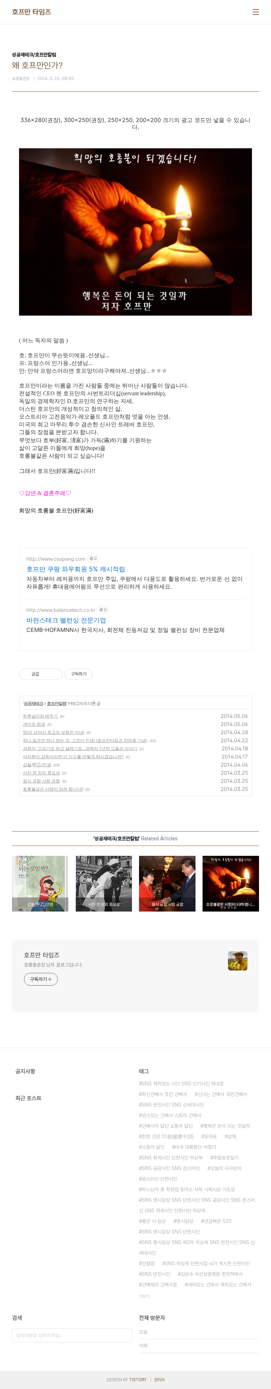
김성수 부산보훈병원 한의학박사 (212, 1274)
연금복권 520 (217, 1221)
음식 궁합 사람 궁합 (41, 781)
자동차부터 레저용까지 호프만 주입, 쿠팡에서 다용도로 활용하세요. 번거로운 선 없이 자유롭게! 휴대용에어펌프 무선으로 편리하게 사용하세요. (134, 582)
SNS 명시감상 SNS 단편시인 (171, 1232)
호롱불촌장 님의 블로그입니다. (53, 965)
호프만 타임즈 (31, 12)
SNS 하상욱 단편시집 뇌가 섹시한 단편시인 (207, 1263)
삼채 (232, 1136)
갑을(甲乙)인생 (37, 764)
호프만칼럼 (56, 703)
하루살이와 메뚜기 (40, 716)
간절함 (148, 1263)
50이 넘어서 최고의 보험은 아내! (53, 732)
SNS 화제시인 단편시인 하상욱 (172, 1157)
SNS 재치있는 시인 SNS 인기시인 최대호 (183, 1083)
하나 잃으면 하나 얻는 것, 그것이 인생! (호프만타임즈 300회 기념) (85, 740)
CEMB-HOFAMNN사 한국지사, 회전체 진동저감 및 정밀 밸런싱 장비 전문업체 (125, 629)
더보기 (144, 1296)
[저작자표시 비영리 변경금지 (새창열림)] (102, 674)
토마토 (210, 1136)
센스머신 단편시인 (159, 1179)
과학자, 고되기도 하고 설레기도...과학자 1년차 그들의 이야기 (80, 748)
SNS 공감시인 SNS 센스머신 (171, 1168)
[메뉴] (255, 12)
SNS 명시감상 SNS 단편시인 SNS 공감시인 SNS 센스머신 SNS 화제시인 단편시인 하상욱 (197, 1205)
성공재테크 (33, 703)
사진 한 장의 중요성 (41, 772)
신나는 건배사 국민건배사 (222, 1094)
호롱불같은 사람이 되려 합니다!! (53, 789)
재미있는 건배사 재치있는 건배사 (219, 1284)
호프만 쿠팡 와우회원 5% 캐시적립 (75, 569)
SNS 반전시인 (156, 1274)
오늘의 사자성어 (225, 1168)
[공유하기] (45, 674)
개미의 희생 (34, 724)
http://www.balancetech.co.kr (60, 610)
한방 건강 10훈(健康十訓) (168, 1136)
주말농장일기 (226, 1157)
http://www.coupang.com (55, 559)
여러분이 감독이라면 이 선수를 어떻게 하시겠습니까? (73, 756)
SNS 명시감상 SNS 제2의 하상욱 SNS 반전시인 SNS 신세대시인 (197, 1247)
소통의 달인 (153, 1147)
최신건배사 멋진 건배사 (164, 1094)
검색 (125, 1335)
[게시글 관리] (54, 674)
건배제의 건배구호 (159, 1284)
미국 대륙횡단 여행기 (195, 1147)
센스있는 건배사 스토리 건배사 (171, 1115)
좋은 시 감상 (154, 1221)
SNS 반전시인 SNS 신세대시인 (173, 1105)
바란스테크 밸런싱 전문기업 (66, 620)
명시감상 (184, 1221)
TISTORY (137, 1379)
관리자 (159, 1379)
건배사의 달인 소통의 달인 (167, 1126)
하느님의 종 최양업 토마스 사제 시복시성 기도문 (188, 1189)
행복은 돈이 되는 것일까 (226, 1126)
